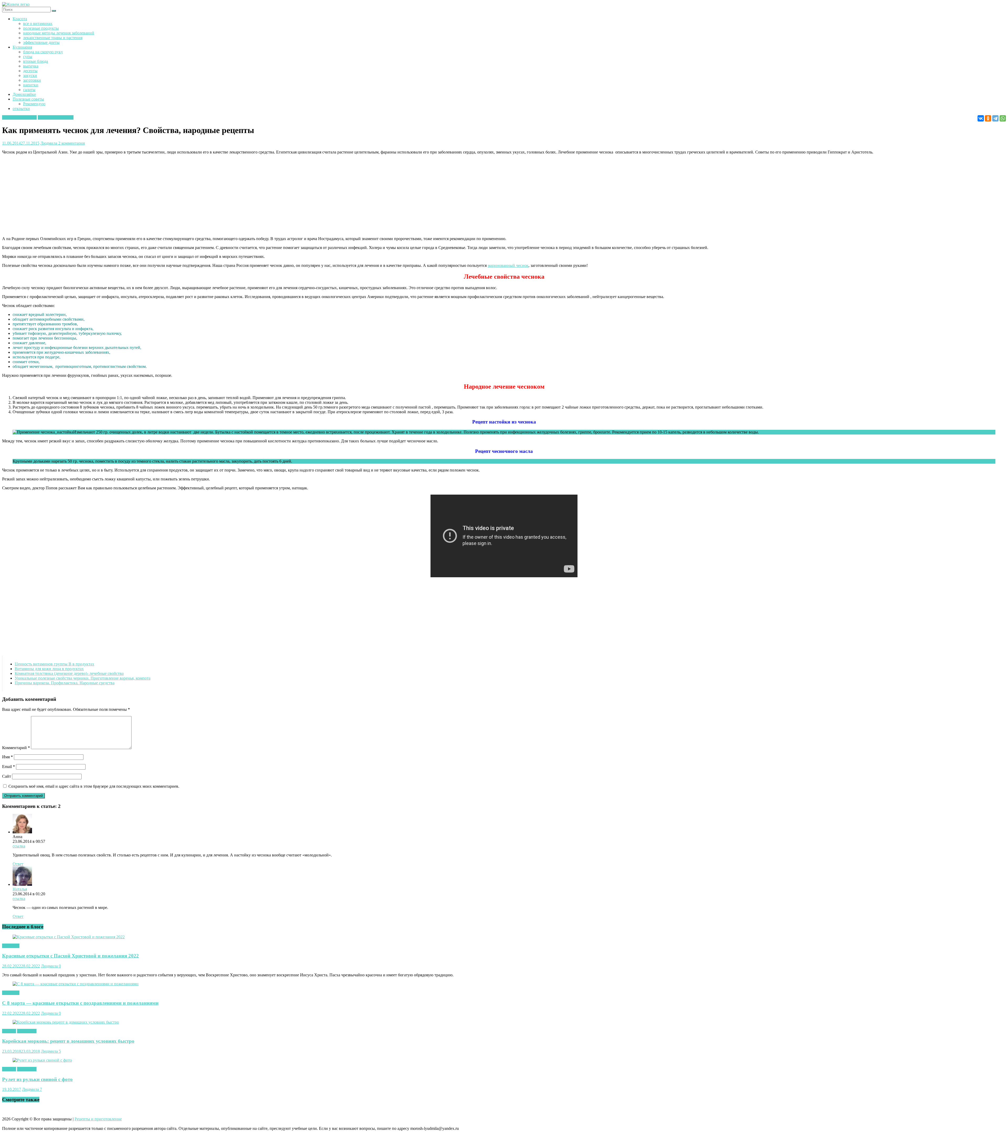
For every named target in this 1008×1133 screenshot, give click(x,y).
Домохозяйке (24, 94)
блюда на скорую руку (43, 52)
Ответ (18, 864)
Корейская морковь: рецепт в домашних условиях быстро (68, 1041)
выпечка (30, 66)
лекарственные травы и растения (52, 37)
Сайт (6, 776)
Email (8, 766)
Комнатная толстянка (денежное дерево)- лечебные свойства (69, 673)
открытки (21, 108)
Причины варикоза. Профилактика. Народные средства (64, 683)
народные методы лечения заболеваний (58, 33)
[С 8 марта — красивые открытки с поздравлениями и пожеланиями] (76, 984)
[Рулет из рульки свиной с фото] (42, 1060)
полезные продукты (41, 28)
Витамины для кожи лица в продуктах (49, 668)
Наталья (20, 889)
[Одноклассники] (988, 118)
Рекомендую (34, 104)
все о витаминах (37, 23)
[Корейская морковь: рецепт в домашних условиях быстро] (66, 1022)
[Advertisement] (159, 195)
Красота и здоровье (19, 117)
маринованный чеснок (508, 265)
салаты (29, 89)
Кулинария (22, 47)
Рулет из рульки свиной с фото (37, 1079)
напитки (30, 85)
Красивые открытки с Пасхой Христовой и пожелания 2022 (70, 956)
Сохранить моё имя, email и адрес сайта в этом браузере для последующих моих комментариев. (93, 786)
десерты (30, 70)
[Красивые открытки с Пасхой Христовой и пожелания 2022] (69, 937)
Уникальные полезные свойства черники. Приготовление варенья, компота (82, 678)
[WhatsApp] (1003, 118)
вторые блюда (35, 61)
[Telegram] (995, 118)
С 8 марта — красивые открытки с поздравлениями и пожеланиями (80, 1003)
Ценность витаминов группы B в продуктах (54, 664)
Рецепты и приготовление (98, 1119)
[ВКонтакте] (981, 118)
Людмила (49, 143)
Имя (7, 757)
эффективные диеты (41, 42)
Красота (20, 19)
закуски (30, 75)
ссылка (19, 846)
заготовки (32, 80)
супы (27, 56)
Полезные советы (28, 99)
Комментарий (16, 747)
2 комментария (71, 143)
